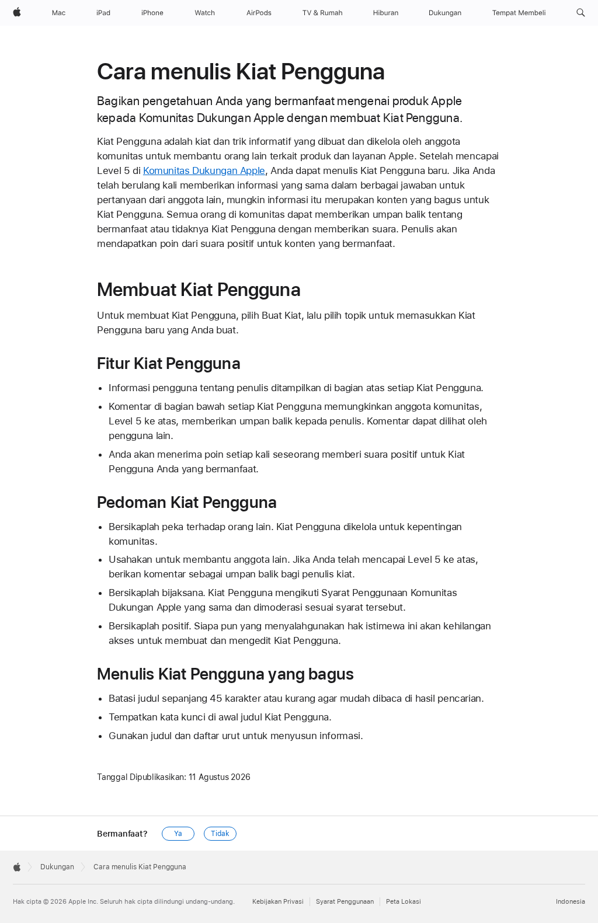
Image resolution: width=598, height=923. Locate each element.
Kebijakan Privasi (278, 901)
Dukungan (57, 867)
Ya (178, 834)
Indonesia (570, 901)
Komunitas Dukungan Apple (204, 170)
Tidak (220, 834)
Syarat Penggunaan (345, 901)
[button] (581, 13)
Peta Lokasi (403, 901)
